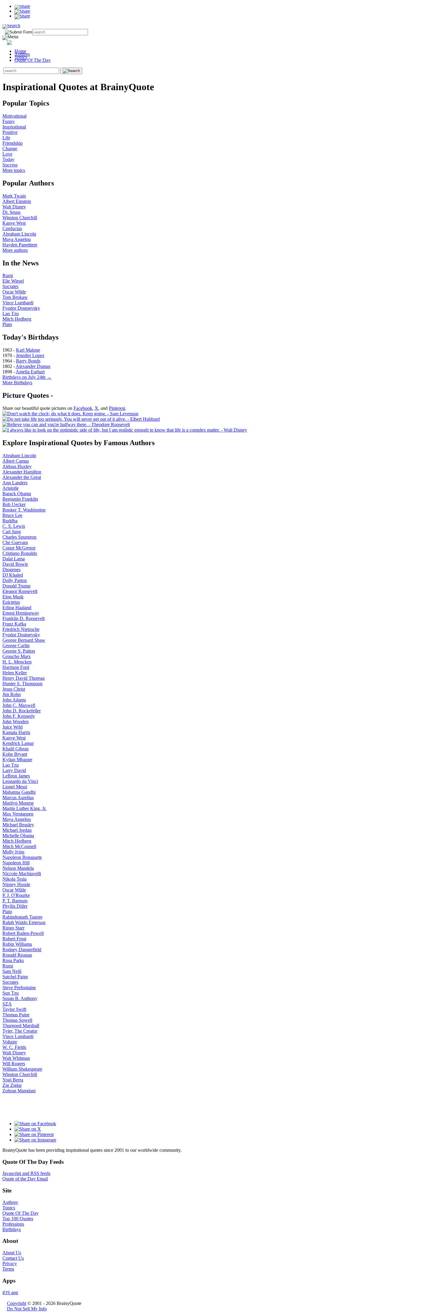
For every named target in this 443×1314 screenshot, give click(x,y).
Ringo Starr (13, 927)
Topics (20, 57)
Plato (7, 324)
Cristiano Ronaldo (19, 553)
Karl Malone (28, 350)
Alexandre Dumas (33, 366)
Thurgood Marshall (20, 1025)
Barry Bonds (28, 360)
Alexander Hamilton (21, 471)
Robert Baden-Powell (23, 933)
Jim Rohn (11, 694)
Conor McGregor (19, 547)
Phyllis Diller (14, 906)
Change (9, 148)
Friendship (12, 143)
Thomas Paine (16, 1014)
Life (6, 137)
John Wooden (15, 721)
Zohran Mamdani (19, 1090)
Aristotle (10, 488)
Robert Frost (14, 938)
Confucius (12, 228)
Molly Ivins (13, 851)
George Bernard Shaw (23, 640)
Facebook (83, 408)
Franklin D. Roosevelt (23, 618)
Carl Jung (11, 531)
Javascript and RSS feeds (26, 1173)
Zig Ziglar (12, 1085)
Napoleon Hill (16, 862)
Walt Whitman (16, 1058)
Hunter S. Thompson (22, 683)
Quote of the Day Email (25, 1178)
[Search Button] (71, 71)
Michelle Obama (18, 835)
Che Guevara (15, 542)
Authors (22, 54)
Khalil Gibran (15, 748)
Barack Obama (16, 493)
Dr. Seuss (11, 212)
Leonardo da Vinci (20, 781)
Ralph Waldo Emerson (24, 922)
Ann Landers (14, 482)
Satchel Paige (15, 976)
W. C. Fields (14, 1047)
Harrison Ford (15, 667)
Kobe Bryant (14, 754)
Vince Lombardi (17, 302)
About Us (11, 1252)
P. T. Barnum (14, 900)
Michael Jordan (17, 830)
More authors (15, 250)
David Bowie (15, 564)
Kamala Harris (16, 732)
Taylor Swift (14, 1009)
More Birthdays (17, 382)
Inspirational (14, 126)
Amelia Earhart (30, 371)
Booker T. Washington (24, 509)
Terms (8, 1268)
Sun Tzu (10, 993)
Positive (9, 132)
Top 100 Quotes (17, 1218)
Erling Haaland (16, 607)
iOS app (10, 1292)
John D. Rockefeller (21, 710)
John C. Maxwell (18, 705)
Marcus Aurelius (18, 797)
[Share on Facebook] (22, 6)
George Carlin (16, 645)
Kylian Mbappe (17, 759)
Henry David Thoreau (23, 678)
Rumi (7, 275)
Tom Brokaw (15, 297)
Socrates (10, 286)
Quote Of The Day (32, 60)
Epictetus (11, 602)
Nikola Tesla (14, 879)
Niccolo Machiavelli (21, 873)
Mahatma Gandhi (19, 792)
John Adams (14, 699)
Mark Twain (14, 195)
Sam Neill (11, 971)
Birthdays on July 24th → (27, 377)
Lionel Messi (14, 786)
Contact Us (13, 1258)
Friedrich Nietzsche (20, 629)
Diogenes (11, 569)
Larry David (14, 770)
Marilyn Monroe (18, 803)
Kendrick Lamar (18, 743)
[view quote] (70, 413)
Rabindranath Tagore (22, 917)
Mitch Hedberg (16, 318)
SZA (7, 1003)
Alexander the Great (21, 477)
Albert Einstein (16, 201)
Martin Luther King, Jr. (24, 808)
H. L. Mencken (17, 661)
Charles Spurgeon (19, 537)
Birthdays (11, 1229)
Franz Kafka (14, 623)
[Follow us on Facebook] (35, 1123)
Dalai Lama (13, 558)
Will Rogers (13, 1063)
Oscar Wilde (14, 291)
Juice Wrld (12, 727)
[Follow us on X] (27, 1129)
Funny (8, 121)
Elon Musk (13, 596)
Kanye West (14, 223)
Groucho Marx (16, 656)
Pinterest (117, 408)
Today (8, 159)
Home (20, 51)
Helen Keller (14, 672)
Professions (13, 1224)
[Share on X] (22, 11)
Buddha (9, 520)
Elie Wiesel (13, 280)
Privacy (9, 1263)
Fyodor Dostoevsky (21, 308)
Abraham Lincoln (19, 233)
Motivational (14, 116)
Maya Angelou (16, 239)
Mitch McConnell (19, 846)
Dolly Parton (14, 580)
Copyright (16, 1303)
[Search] (11, 25)
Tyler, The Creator (19, 1031)
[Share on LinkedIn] (22, 15)
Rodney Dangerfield (21, 949)
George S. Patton (18, 651)
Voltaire (9, 1041)
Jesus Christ (13, 689)
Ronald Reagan (17, 955)
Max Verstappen (17, 813)
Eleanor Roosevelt (19, 591)
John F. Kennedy (18, 716)
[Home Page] (20, 41)
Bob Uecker (14, 504)
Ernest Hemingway (20, 613)
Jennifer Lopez (30, 355)
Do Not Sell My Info (27, 1308)
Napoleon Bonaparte (22, 857)
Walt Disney (14, 206)
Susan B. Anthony (19, 998)
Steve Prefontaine (19, 987)
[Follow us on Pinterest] (34, 1134)
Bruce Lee (12, 515)
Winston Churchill (19, 217)
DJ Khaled (12, 575)
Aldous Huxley (17, 466)
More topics (13, 170)
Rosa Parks (13, 960)
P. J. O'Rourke (16, 895)
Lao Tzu (10, 313)
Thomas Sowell (17, 1020)
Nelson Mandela (18, 868)
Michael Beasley (18, 824)
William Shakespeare (22, 1069)
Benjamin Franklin (20, 499)
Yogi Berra (12, 1079)
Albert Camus (15, 461)
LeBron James (16, 775)
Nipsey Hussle (16, 884)
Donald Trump (16, 585)
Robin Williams (17, 944)
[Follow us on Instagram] (35, 1139)
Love (7, 154)
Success (9, 164)
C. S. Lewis (13, 526)
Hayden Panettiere (19, 244)
